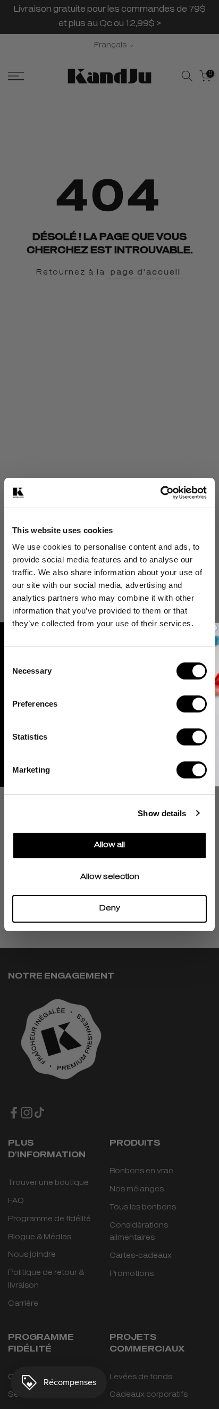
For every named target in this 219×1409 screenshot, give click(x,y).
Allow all (109, 845)
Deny (109, 909)
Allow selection (109, 877)
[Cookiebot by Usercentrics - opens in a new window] (160, 493)
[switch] (191, 703)
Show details (162, 813)
